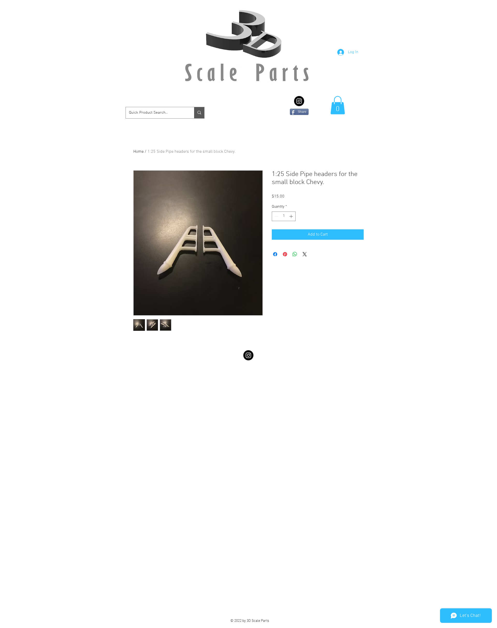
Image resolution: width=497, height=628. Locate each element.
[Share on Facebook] (275, 254)
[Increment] (291, 216)
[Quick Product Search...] (199, 112)
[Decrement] (276, 216)
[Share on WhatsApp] (295, 254)
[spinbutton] (283, 216)
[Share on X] (305, 254)
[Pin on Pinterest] (285, 254)
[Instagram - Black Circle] (299, 101)
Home (138, 151)
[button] (337, 105)
